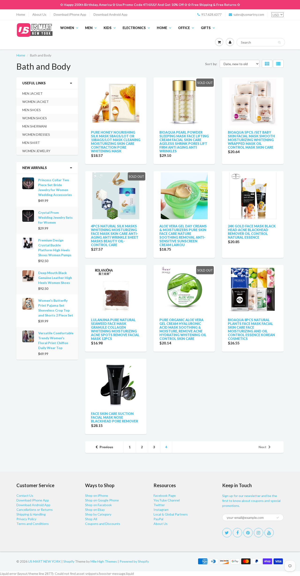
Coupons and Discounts (102, 524)
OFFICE (184, 28)
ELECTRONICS (134, 28)
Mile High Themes (103, 561)
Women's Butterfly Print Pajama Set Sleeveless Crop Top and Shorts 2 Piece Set (55, 307)
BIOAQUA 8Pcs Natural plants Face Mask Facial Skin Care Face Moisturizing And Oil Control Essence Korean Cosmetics (251, 329)
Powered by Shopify (134, 561)
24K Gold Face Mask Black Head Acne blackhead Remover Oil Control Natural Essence (252, 231)
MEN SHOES (31, 110)
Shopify (68, 561)
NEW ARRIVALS (34, 168)
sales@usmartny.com (248, 14)
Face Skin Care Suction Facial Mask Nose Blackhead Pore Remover (114, 417)
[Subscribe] (277, 517)
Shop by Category (98, 514)
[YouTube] (269, 532)
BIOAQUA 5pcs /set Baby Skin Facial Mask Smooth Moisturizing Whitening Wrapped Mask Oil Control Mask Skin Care (251, 139)
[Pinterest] (248, 532)
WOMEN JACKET (35, 102)
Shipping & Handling (31, 514)
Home (20, 14)
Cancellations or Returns (34, 510)
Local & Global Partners (171, 514)
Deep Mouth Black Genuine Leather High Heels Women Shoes (55, 278)
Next (262, 447)
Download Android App (111, 14)
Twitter (159, 505)
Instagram (161, 510)
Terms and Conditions (32, 524)
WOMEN (67, 28)
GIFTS (206, 28)
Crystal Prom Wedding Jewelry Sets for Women (55, 217)
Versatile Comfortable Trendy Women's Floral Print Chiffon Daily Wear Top (55, 340)
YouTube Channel (167, 500)
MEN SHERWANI (34, 126)
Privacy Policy (26, 519)
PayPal (158, 519)
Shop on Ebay (95, 510)
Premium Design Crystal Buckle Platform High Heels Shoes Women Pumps (54, 247)
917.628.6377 (211, 14)
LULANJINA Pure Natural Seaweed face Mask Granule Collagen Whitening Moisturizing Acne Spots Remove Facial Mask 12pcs (115, 329)
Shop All (91, 519)
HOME (162, 28)
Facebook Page (165, 495)
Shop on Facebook (98, 505)
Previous (106, 447)
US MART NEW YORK (44, 561)
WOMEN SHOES (34, 118)
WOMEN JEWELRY (36, 151)
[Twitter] (227, 532)
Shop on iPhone (96, 495)
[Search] (279, 42)
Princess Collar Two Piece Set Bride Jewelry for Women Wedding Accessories (55, 187)
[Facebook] (237, 532)
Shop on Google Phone (102, 500)
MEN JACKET (32, 93)
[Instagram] (258, 532)
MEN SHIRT (31, 143)
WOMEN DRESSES (36, 134)
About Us (39, 14)
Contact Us (24, 495)
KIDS (108, 28)
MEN (89, 28)
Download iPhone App (70, 14)
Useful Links (34, 83)
